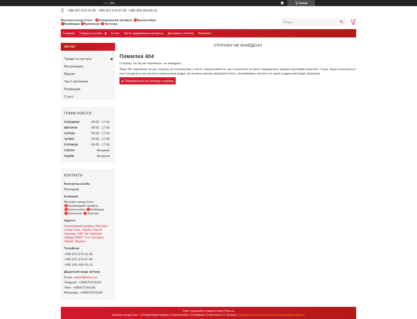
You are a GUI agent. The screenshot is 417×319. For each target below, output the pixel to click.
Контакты (204, 33)
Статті (68, 96)
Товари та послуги (77, 58)
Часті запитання (76, 81)
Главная (69, 33)
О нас (115, 33)
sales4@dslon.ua (85, 277)
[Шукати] (341, 22)
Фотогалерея (73, 66)
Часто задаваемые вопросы (143, 33)
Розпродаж (72, 89)
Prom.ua (229, 310)
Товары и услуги (90, 33)
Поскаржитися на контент (254, 314)
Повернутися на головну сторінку (149, 81)
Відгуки (69, 74)
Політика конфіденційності (288, 314)
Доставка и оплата (181, 33)
